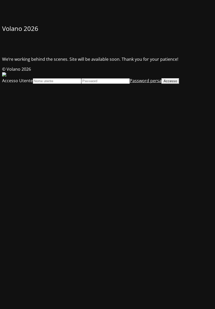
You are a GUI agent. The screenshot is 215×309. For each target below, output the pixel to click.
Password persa (146, 81)
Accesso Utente (17, 81)
